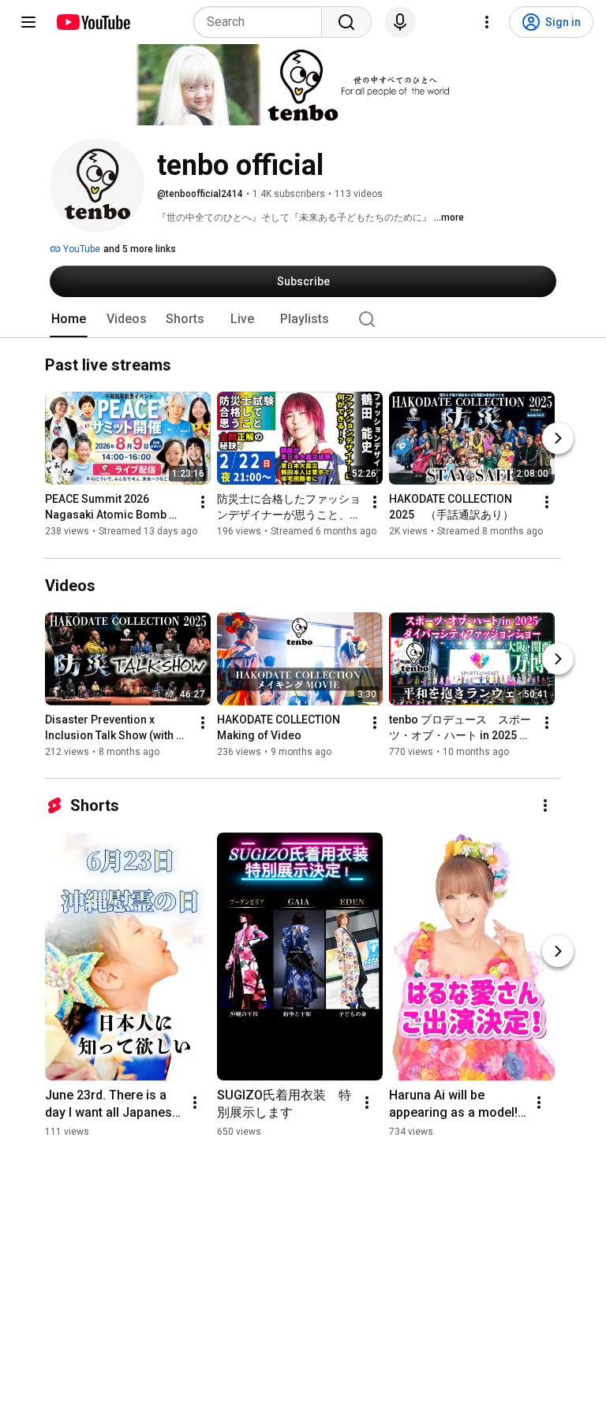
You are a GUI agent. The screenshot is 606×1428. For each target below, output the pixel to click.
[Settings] (486, 22)
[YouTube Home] (92, 22)
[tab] (69, 319)
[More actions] (203, 503)
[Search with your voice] (400, 22)
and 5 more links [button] (139, 249)
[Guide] (28, 22)
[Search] (346, 22)
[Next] (558, 439)
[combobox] (262, 22)
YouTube (80, 249)
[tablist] (303, 319)
